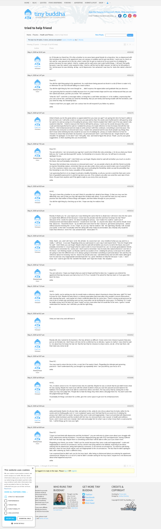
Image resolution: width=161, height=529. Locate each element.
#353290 (130, 186)
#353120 (130, 75)
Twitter (88, 494)
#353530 (130, 286)
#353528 (130, 265)
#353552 (130, 335)
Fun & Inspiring (55, 3)
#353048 (130, 52)
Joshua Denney (124, 496)
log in (66, 471)
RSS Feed (89, 503)
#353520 (130, 236)
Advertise (78, 3)
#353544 (130, 313)
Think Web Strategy (124, 506)
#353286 (130, 144)
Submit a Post (91, 3)
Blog (35, 3)
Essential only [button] (25, 518)
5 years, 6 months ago (68, 40)
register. (74, 471)
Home (26, 3)
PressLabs (122, 494)
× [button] (32, 468)
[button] (18, 492)
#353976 (130, 406)
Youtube (89, 500)
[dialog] (18, 496)
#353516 (130, 211)
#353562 (130, 356)
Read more (7, 489)
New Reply (99, 35)
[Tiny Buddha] (44, 19)
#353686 (130, 378)
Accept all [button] (10, 518)
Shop (101, 3)
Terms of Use (43, 518)
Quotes (43, 3)
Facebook (90, 497)
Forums (67, 3)
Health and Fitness (46, 35)
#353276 (130, 113)
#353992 (130, 427)
